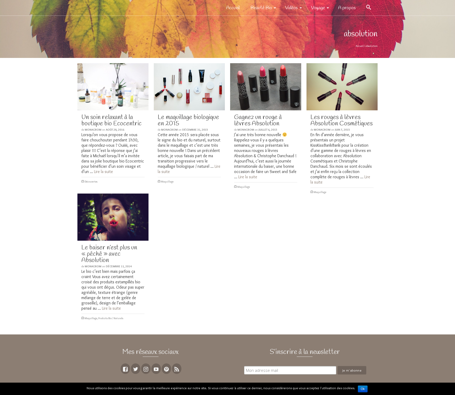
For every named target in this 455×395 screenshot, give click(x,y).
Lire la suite (103, 171)
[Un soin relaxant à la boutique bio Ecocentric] (113, 86)
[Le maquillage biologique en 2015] (189, 86)
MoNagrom (93, 129)
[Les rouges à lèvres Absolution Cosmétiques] (342, 86)
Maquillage (167, 181)
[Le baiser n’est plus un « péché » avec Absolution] (113, 217)
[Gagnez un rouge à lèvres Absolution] (265, 86)
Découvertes (91, 181)
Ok (363, 389)
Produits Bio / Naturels (110, 318)
